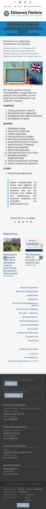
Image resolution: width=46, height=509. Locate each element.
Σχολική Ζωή (15, 53)
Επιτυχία (14, 56)
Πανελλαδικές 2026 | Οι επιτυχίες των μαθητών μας (33, 258)
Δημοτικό (29, 53)
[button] (5, 257)
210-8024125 (33, 354)
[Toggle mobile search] (37, 18)
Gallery (12, 245)
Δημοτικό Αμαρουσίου (13, 48)
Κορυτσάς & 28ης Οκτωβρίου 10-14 (17, 452)
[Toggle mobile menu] (41, 18)
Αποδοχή (23, 505)
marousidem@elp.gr (31, 357)
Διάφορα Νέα (24, 51)
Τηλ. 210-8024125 (10, 438)
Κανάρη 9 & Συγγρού (11, 433)
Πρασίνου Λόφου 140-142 (13, 414)
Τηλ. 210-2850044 (10, 419)
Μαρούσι (20, 56)
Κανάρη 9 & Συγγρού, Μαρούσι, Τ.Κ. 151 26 (23, 361)
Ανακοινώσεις (15, 51)
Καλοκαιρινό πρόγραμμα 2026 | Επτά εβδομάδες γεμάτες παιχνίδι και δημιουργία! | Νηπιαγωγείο (10, 264)
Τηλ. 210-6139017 (10, 458)
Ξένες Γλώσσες (28, 56)
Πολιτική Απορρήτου (21, 490)
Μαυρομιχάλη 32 (10, 469)
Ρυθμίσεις (38, 489)
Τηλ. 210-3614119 (10, 474)
